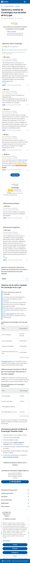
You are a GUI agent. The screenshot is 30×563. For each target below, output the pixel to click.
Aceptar (15, 544)
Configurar (14, 552)
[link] (6, 516)
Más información (6, 540)
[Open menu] (25, 1)
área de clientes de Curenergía (10, 457)
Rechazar (15, 548)
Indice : (4, 279)
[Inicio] (2, 6)
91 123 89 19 (16, 482)
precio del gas (10, 313)
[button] (4, 85)
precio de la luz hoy (7, 361)
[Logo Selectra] (4, 2)
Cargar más (15, 175)
